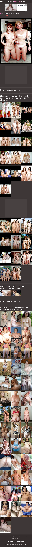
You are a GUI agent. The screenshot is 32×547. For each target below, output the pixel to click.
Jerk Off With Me (21, 5)
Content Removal (20, 541)
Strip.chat (20, 11)
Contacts (11, 541)
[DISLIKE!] (7, 16)
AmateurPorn (16, 1)
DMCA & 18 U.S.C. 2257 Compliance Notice (16, 544)
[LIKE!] (1, 16)
